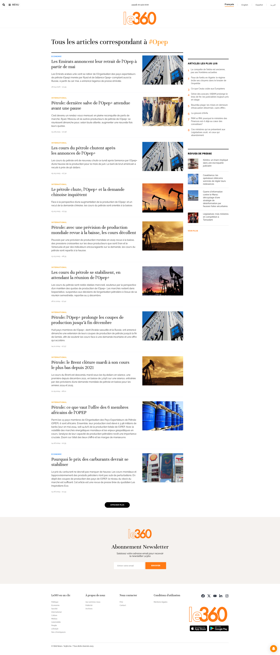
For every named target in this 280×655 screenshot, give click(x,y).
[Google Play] (219, 628)
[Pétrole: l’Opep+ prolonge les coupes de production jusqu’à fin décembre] (162, 325)
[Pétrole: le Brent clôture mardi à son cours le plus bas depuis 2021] (162, 370)
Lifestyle (54, 629)
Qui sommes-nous (92, 602)
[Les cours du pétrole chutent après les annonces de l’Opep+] (162, 156)
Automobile (56, 622)
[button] (273, 648)
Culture (54, 615)
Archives (88, 609)
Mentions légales (160, 602)
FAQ (121, 602)
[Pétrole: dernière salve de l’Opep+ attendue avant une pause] (162, 111)
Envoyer (155, 565)
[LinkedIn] (221, 595)
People (54, 625)
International (59, 98)
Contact (123, 605)
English (245, 5)
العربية (273, 5)
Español (259, 5)
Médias (54, 619)
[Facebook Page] (203, 595)
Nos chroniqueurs (58, 632)
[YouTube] (215, 595)
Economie (56, 56)
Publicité (88, 605)
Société (54, 609)
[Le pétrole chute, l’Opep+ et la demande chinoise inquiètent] (162, 198)
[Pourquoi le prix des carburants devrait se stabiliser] (162, 467)
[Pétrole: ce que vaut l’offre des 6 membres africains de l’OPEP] (162, 415)
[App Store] (198, 628)
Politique (54, 602)
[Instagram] (227, 595)
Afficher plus (117, 505)
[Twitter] (209, 595)
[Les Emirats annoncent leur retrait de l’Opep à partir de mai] (162, 70)
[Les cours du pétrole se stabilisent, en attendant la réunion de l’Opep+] (162, 280)
